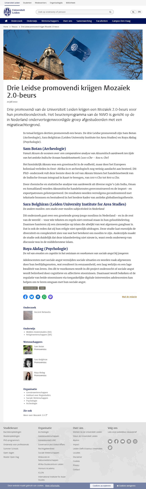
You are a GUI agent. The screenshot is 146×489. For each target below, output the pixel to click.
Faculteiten (102, 20)
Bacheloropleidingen (12, 432)
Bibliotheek (70, 3)
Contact (76, 469)
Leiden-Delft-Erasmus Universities (87, 448)
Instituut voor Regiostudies (38, 395)
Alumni (76, 440)
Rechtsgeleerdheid (46, 448)
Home (5, 27)
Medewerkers (40, 3)
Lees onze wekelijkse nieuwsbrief (122, 432)
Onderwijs (32, 20)
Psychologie (31, 400)
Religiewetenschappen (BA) (39, 334)
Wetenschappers (50, 20)
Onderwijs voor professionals (16, 444)
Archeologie (31, 403)
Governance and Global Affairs (51, 444)
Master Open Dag (11, 457)
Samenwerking (84, 20)
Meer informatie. (52, 485)
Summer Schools (10, 448)
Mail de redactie (129, 296)
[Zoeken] (110, 12)
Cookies (76, 461)
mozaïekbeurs (30, 288)
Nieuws (14, 27)
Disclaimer (77, 457)
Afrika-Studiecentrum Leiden (50, 464)
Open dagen (8, 452)
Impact (76, 444)
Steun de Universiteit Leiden (85, 436)
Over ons (67, 20)
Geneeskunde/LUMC (47, 440)
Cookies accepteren (102, 485)
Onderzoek (16, 20)
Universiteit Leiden (12, 3)
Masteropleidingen (11, 436)
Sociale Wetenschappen (37, 398)
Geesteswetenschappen (37, 392)
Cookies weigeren (127, 485)
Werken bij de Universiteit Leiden (87, 432)
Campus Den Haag (121, 20)
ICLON (41, 472)
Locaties (76, 452)
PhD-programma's (11, 440)
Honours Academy (46, 468)
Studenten (27, 3)
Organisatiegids (56, 3)
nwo (42, 288)
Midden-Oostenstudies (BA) (39, 332)
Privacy (76, 465)
